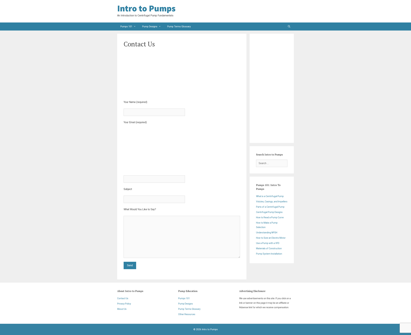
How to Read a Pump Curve (270, 217)
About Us (122, 309)
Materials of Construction (269, 248)
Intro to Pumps (146, 8)
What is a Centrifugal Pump (270, 196)
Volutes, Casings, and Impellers (271, 201)
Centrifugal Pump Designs (269, 212)
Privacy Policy (124, 303)
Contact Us (122, 298)
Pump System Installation (269, 253)
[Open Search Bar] (289, 26)
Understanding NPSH (266, 232)
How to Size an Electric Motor (271, 238)
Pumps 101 (126, 26)
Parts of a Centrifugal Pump (270, 207)
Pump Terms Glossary (179, 26)
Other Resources (186, 314)
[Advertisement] (268, 11)
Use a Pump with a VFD (267, 243)
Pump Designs (149, 26)
